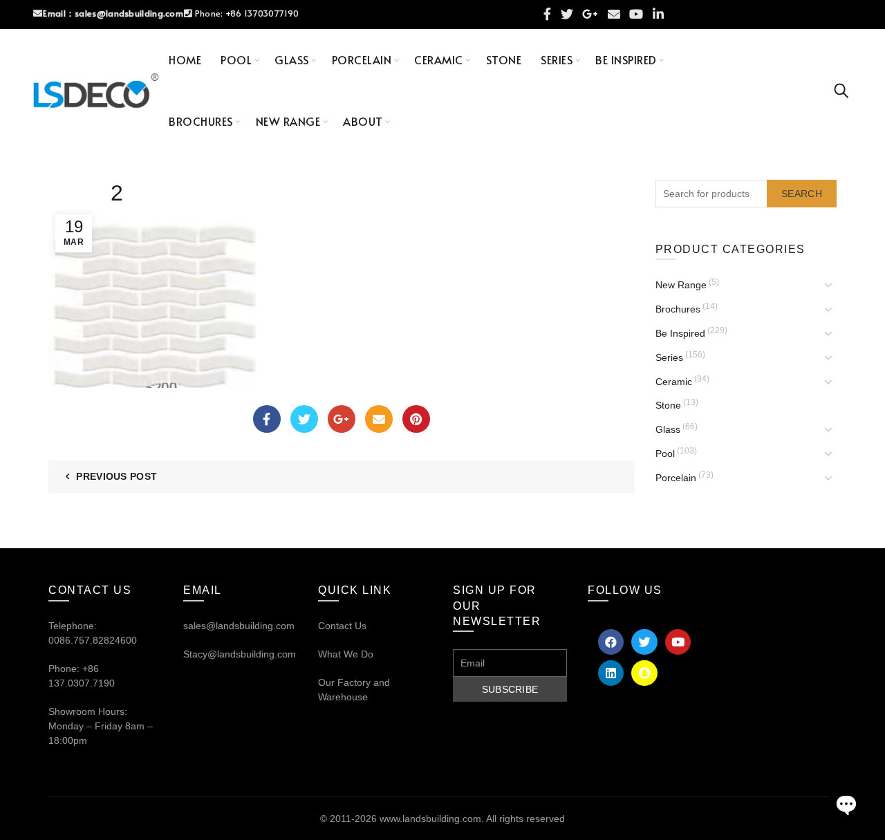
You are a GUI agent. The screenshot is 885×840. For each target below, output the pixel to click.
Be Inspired (626, 59)
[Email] (379, 419)
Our (326, 682)
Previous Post (116, 476)
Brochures (201, 121)
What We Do (345, 654)
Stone (504, 59)
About (363, 121)
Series (556, 59)
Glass (291, 59)
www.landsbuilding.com (430, 818)
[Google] (341, 419)
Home (185, 59)
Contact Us (342, 625)
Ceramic (438, 59)
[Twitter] (304, 419)
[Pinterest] (416, 419)
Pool (236, 59)
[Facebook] (267, 419)
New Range (288, 121)
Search (801, 193)
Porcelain (362, 59)
